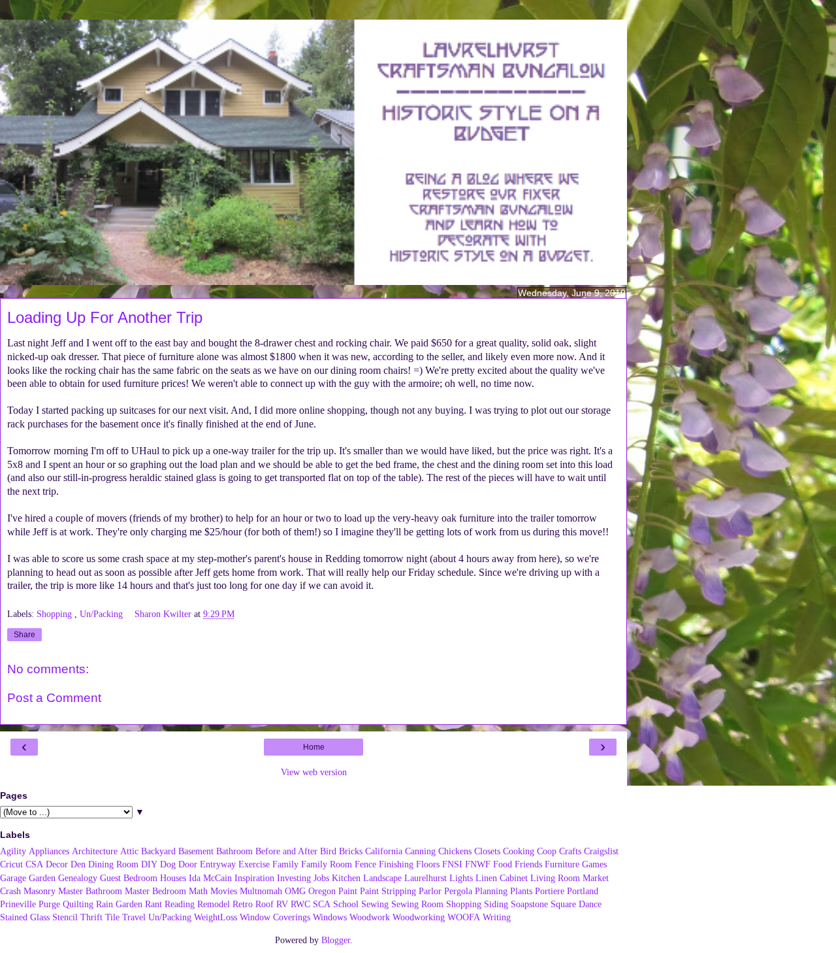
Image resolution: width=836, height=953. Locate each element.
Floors (428, 864)
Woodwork (369, 917)
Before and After (286, 851)
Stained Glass (25, 917)
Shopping (55, 614)
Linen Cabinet (501, 878)
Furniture (562, 864)
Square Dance (576, 904)
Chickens (455, 851)
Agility (13, 851)
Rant (153, 904)
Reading (180, 904)
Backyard (158, 851)
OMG (295, 891)
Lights (461, 878)
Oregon (322, 891)
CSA (34, 864)
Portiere (549, 891)
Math (198, 891)
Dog (168, 864)
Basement (196, 851)
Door (187, 864)
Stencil (65, 917)
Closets (487, 851)
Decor (57, 864)
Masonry (40, 891)
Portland (582, 891)
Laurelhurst (425, 878)
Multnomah (261, 891)
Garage (13, 878)
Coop (546, 851)
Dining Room (113, 864)
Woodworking (419, 917)
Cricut (11, 864)
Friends (528, 864)
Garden (42, 878)
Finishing (396, 864)
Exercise (254, 864)
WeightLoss (215, 917)
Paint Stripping (388, 891)
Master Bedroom (155, 891)
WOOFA (463, 917)
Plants (521, 891)
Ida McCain (210, 878)
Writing (497, 917)
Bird (328, 851)
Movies (223, 891)
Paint (347, 891)
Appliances (49, 851)
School (346, 904)
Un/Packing (102, 614)
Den (78, 864)
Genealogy (77, 878)
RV (282, 904)
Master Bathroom (90, 891)
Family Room (326, 864)
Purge (49, 904)
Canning (420, 851)
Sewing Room (417, 904)
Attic (129, 851)
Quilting (78, 904)
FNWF (477, 864)
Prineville (18, 904)
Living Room (555, 878)
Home (314, 747)
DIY (149, 864)
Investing (294, 878)
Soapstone (529, 904)
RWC (300, 904)
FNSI (452, 864)
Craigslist (601, 851)
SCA (321, 904)
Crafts (570, 851)
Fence (365, 864)
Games (594, 864)
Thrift (91, 917)
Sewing (375, 904)
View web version (314, 772)
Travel (134, 917)
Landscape (382, 878)
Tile (112, 917)
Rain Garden (119, 904)
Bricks (350, 851)
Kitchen (346, 878)
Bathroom (234, 851)
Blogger (335, 940)
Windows (330, 917)
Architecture (95, 851)
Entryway (218, 864)
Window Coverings (275, 917)
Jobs (321, 878)
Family (285, 864)
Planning (491, 891)
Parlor (430, 891)
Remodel (213, 904)
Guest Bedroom (128, 878)
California (383, 851)
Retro (243, 904)
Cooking (518, 851)
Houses (173, 878)
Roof (264, 904)
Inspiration (254, 878)
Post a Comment (54, 698)
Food (502, 864)
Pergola (458, 891)
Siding (496, 904)
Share (24, 634)
